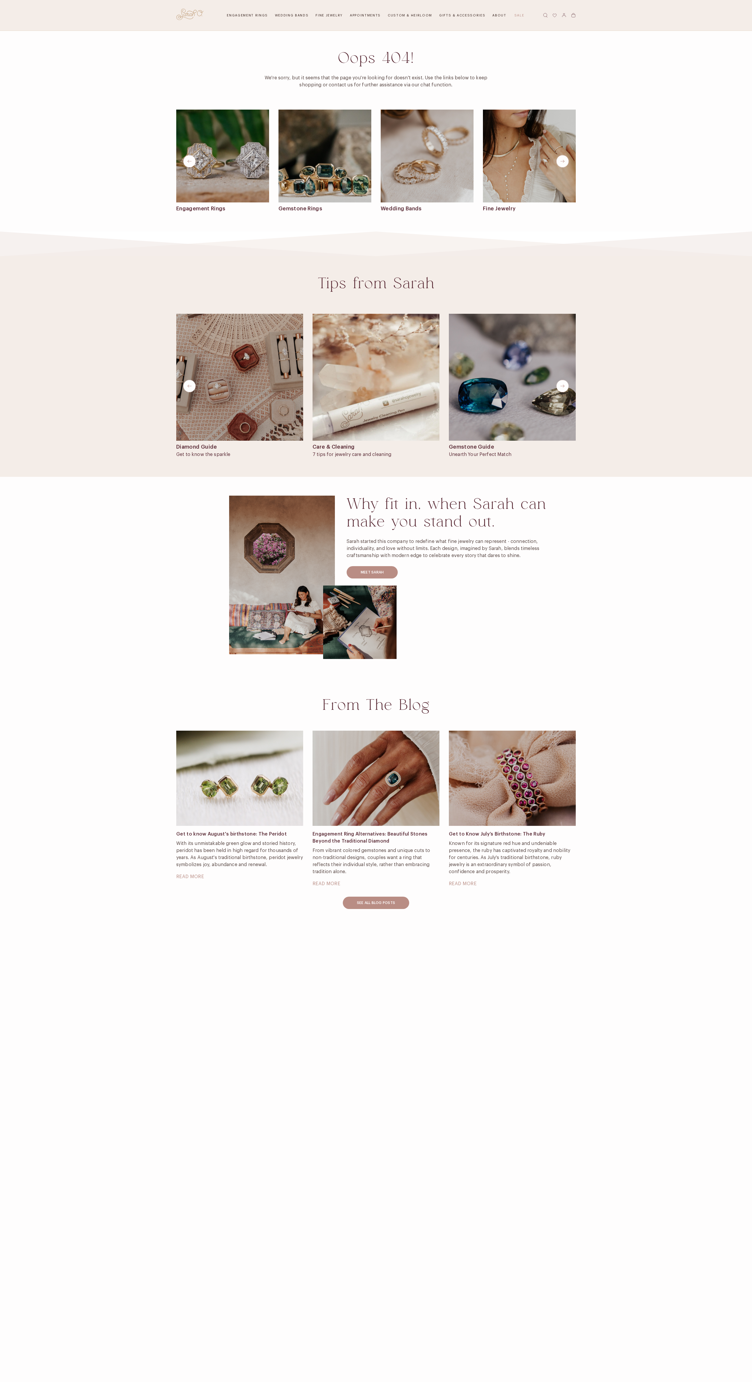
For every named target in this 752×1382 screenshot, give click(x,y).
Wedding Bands (291, 15)
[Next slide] (562, 161)
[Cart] (573, 15)
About (499, 15)
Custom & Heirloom (410, 15)
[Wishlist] (554, 15)
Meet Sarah (372, 572)
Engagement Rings (247, 15)
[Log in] (564, 15)
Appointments (365, 15)
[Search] (545, 15)
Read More (190, 876)
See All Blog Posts (376, 903)
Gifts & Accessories (462, 15)
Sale (519, 15)
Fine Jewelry (329, 15)
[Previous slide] (189, 161)
